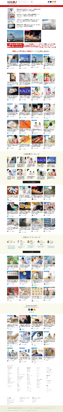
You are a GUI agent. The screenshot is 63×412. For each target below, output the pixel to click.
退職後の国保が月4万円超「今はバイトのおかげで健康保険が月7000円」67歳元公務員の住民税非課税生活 (11, 247)
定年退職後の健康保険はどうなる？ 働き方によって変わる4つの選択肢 (31, 247)
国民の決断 (8, 403)
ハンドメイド (28, 380)
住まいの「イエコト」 (10, 383)
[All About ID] (55, 2)
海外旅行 (18, 385)
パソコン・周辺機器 (49, 369)
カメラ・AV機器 (49, 370)
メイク (38, 369)
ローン (18, 380)
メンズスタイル (49, 380)
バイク (18, 391)
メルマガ (45, 3)
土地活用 (9, 379)
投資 (17, 370)
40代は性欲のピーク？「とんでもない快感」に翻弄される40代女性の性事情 (51, 247)
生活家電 (28, 379)
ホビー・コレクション (49, 389)
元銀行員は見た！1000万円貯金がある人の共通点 (41, 246)
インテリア (9, 374)
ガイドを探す (54, 3)
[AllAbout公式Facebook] (48, 2)
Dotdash (54, 410)
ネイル (38, 374)
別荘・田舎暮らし (10, 378)
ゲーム (47, 388)
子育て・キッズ (29, 384)
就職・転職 (38, 380)
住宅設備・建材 (10, 373)
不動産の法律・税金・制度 (11, 382)
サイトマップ (41, 3)
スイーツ (28, 389)
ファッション (10, 385)
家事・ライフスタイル (30, 375)
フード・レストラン (29, 388)
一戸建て (9, 369)
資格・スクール (39, 383)
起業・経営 (38, 384)
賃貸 (8, 375)
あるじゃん (18, 381)
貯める (18, 369)
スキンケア (38, 370)
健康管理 (28, 369)
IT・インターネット (49, 373)
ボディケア (38, 373)
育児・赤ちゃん (29, 383)
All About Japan (22, 401)
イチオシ (33, 402)
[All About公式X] (51, 2)
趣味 (47, 385)
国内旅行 (18, 386)
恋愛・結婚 (48, 375)
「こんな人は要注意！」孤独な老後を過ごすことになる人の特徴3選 (21, 247)
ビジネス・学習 (39, 379)
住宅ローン (18, 373)
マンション (9, 370)
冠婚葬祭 (28, 378)
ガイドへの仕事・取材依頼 (10, 402)
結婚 (47, 378)
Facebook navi (34, 401)
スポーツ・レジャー (49, 390)
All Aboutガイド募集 (9, 401)
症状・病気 (28, 370)
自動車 (18, 390)
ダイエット (38, 375)
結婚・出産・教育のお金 (20, 376)
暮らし (28, 374)
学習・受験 (38, 387)
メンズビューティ (49, 383)
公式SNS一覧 (49, 3)
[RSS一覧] (53, 2)
